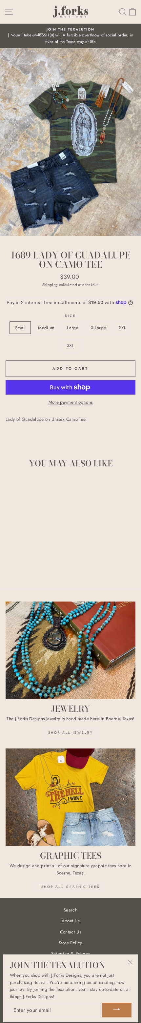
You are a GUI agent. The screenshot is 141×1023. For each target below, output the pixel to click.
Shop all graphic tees (70, 886)
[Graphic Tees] (70, 797)
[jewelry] (70, 650)
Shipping (50, 284)
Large (72, 327)
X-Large (98, 327)
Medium (46, 327)
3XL (70, 345)
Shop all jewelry (70, 732)
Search (70, 910)
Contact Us (70, 932)
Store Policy (70, 942)
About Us (71, 920)
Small (20, 327)
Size (70, 315)
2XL (122, 327)
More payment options (71, 402)
